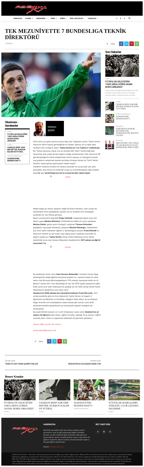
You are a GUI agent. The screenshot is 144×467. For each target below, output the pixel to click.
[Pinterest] (131, 43)
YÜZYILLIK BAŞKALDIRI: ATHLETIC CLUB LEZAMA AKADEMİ (123, 405)
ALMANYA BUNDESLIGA (14, 156)
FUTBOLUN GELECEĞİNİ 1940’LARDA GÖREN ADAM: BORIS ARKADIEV (17, 137)
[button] (129, 19)
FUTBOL (28, 18)
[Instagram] (120, 18)
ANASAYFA (18, 18)
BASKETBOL (40, 18)
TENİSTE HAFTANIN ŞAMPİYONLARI (21, 364)
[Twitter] (124, 18)
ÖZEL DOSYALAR (76, 18)
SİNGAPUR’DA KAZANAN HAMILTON (84, 364)
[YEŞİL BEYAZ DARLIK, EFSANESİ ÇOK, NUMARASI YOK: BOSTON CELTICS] (109, 130)
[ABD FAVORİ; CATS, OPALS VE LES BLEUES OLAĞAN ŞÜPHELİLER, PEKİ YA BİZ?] (109, 144)
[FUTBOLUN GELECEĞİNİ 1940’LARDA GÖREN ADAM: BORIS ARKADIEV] (122, 65)
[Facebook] (116, 18)
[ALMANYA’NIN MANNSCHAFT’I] (109, 118)
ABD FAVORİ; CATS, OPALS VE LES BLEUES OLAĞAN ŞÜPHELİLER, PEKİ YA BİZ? (127, 145)
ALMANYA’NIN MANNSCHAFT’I (14, 159)
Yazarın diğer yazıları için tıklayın (47, 324)
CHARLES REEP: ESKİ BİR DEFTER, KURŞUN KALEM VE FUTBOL (16, 149)
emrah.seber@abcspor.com (44, 330)
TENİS (53, 18)
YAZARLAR (92, 18)
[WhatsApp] (137, 43)
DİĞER (62, 18)
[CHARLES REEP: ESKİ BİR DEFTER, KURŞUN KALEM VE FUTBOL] (109, 106)
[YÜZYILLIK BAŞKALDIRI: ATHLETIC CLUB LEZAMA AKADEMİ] (124, 389)
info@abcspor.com (57, 447)
